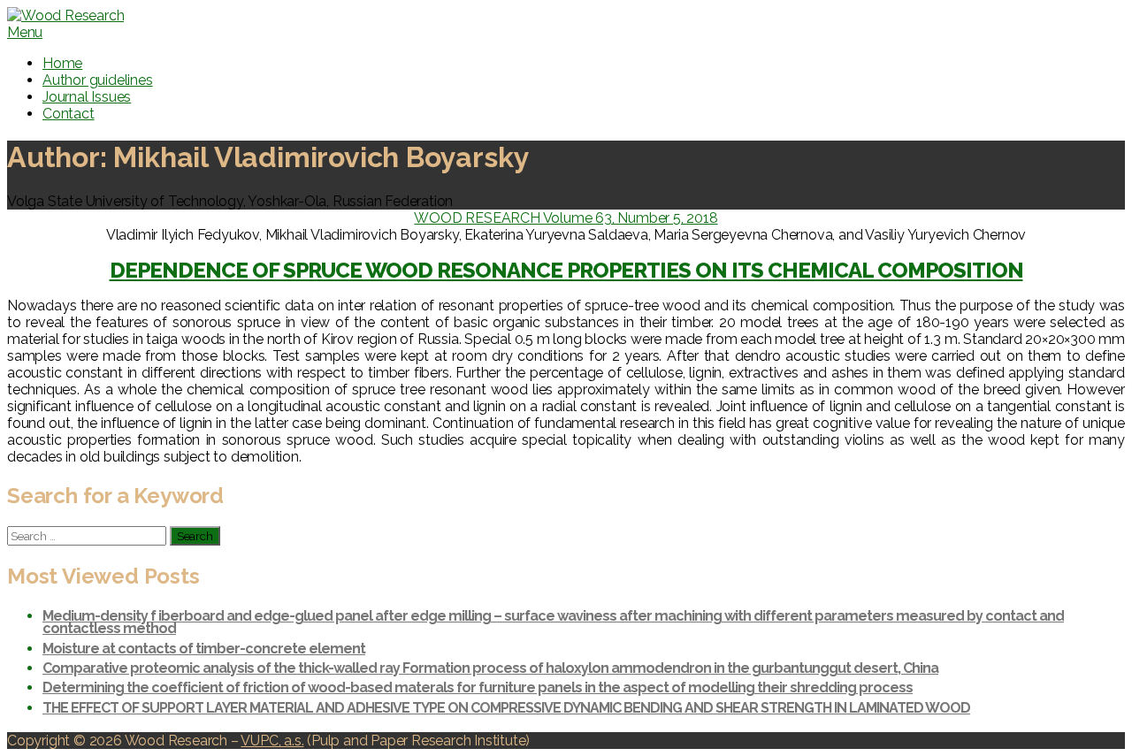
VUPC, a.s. (272, 740)
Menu (24, 32)
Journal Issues (86, 96)
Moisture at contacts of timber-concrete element (203, 648)
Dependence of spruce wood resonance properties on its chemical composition (566, 270)
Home (62, 63)
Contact (68, 113)
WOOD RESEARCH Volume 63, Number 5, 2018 (565, 218)
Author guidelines (97, 80)
